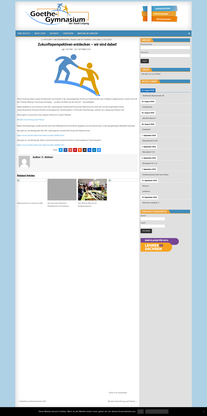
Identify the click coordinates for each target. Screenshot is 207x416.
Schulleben (96, 39)
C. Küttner (68, 49)
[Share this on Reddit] (80, 150)
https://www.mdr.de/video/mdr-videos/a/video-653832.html (40, 135)
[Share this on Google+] (70, 150)
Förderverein (68, 33)
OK (140, 411)
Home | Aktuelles (24, 33)
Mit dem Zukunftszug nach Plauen (30, 120)
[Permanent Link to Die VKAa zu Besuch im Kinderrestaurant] (92, 189)
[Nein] (203, 411)
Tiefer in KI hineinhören (118, 393)
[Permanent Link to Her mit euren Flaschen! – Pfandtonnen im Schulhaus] (61, 189)
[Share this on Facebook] (65, 150)
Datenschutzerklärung (157, 411)
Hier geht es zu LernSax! (150, 74)
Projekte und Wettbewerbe (80, 39)
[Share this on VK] (85, 150)
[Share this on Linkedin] (94, 150)
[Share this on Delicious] (99, 150)
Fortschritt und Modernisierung (56, 39)
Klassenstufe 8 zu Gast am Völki (30, 203)
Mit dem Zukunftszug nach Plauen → (122, 401)
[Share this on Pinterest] (75, 150)
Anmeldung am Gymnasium (87, 33)
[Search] (189, 33)
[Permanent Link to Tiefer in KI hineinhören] (123, 284)
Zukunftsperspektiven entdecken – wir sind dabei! (77, 44)
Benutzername (146, 44)
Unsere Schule (40, 33)
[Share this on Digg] (89, 150)
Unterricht (54, 33)
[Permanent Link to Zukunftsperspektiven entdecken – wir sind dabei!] (77, 74)
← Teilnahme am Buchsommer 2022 (31, 401)
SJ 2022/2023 (107, 39)
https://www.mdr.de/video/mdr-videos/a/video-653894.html (40, 145)
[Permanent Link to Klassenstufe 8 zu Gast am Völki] (31, 189)
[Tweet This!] (61, 150)
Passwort (144, 52)
